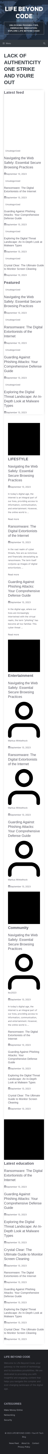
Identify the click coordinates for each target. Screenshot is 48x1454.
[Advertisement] (24, 122)
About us (25, 1443)
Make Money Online (13, 1410)
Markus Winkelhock (18, 740)
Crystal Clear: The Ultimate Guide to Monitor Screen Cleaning (24, 1099)
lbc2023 (12, 992)
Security (8, 1420)
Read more (13, 519)
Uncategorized (12, 150)
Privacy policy (24, 1447)
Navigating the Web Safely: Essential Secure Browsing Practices (22, 162)
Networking (9, 1415)
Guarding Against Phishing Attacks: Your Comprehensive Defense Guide (21, 215)
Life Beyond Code (24, 12)
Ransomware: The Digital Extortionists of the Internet (23, 331)
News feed (14, 1443)
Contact (35, 1443)
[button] (44, 43)
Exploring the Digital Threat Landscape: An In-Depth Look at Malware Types (23, 242)
